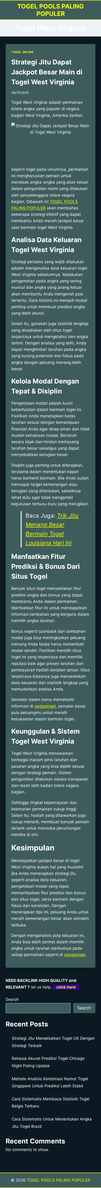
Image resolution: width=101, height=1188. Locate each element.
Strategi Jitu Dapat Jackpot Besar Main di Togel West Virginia (46, 72)
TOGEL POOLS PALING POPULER (58, 1180)
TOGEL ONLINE (22, 52)
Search (12, 999)
